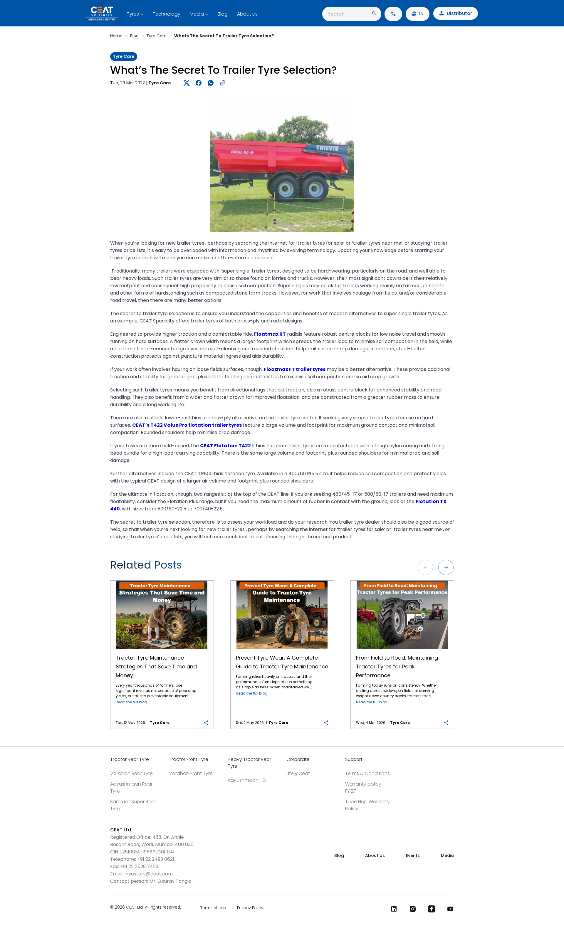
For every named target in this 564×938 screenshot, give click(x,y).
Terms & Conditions (367, 773)
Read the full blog (131, 702)
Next (446, 567)
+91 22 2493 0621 (155, 859)
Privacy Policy (250, 908)
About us (247, 14)
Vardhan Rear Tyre (131, 773)
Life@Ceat (298, 773)
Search (336, 14)
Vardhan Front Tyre (191, 773)
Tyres (133, 14)
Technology (166, 14)
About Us (375, 855)
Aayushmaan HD (247, 780)
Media (197, 14)
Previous (425, 567)
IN (421, 13)
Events (413, 855)
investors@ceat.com (149, 873)
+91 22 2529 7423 (139, 866)
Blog (223, 14)
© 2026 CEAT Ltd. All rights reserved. (145, 907)
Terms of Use (213, 908)
